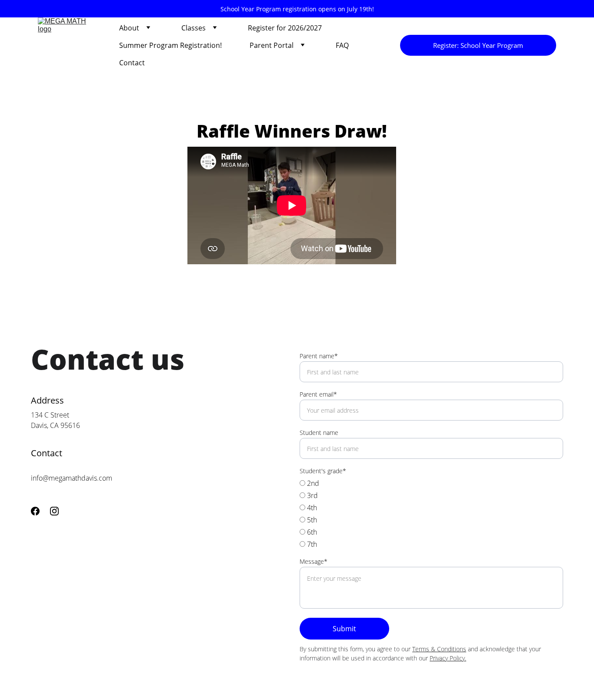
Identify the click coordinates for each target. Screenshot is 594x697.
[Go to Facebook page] (35, 511)
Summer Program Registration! (170, 45)
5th (311, 520)
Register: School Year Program (478, 45)
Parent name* (319, 356)
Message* (313, 561)
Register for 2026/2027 (285, 28)
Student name (319, 432)
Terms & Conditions (439, 649)
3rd (311, 495)
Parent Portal (272, 45)
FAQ (342, 45)
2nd (312, 483)
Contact (132, 62)
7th (311, 544)
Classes (193, 28)
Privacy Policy (447, 658)
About (129, 28)
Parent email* (318, 394)
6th (311, 532)
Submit (344, 628)
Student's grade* (323, 471)
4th (311, 507)
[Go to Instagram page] (54, 511)
